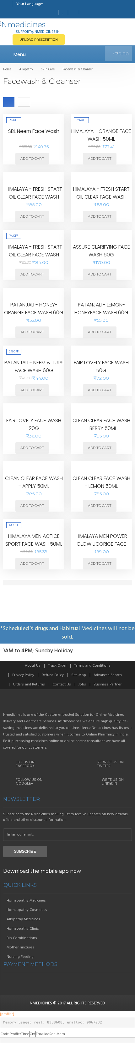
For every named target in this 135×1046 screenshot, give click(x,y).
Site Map (78, 675)
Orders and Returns (29, 684)
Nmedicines (41, 1003)
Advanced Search (108, 675)
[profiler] (7, 1014)
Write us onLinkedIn (113, 782)
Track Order (57, 666)
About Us (32, 666)
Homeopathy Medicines (26, 900)
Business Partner (108, 684)
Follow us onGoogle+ (29, 782)
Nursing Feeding (20, 957)
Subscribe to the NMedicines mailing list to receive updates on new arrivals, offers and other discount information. (66, 817)
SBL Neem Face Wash (33, 131)
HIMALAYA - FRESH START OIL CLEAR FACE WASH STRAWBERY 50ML (101, 197)
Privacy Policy (23, 675)
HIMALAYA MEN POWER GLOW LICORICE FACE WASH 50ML (101, 544)
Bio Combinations (22, 938)
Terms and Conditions (92, 666)
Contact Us (61, 684)
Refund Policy (53, 675)
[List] (24, 102)
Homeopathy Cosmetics (27, 910)
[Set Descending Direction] (35, 102)
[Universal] (67, 703)
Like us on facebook (25, 764)
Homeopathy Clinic (23, 929)
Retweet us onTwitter (110, 764)
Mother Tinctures (20, 947)
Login (84, 12)
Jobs (82, 684)
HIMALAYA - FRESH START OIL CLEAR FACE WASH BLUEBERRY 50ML (34, 254)
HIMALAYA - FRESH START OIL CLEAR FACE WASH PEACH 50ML (34, 197)
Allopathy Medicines (23, 919)
